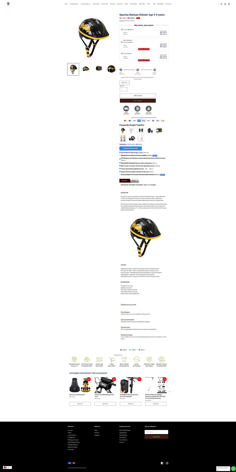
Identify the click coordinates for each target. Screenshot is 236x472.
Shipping (121, 20)
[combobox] (7, 467)
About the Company (72, 447)
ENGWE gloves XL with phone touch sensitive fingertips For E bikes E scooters (143, 159)
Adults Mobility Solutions (74, 442)
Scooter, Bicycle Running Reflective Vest (132, 169)
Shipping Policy (123, 432)
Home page (70, 449)
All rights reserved (82, 467)
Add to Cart (80, 404)
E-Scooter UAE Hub (75, 467)
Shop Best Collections (73, 444)
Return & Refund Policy (124, 430)
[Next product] (169, 391)
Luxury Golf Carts (72, 435)
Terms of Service (123, 440)
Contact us (121, 442)
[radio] (144, 32)
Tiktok (95, 430)
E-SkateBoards (71, 437)
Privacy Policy (122, 437)
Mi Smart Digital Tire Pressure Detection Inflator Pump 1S (140, 174)
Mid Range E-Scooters (73, 440)
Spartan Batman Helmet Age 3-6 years (135, 152)
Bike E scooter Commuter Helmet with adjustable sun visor (140, 166)
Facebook (96, 432)
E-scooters (70, 430)
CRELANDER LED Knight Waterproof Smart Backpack (139, 163)
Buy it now (138, 100)
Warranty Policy (123, 435)
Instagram (96, 435)
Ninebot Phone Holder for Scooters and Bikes (136, 155)
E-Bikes (69, 432)
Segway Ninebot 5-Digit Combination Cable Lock (137, 172)
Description (124, 180)
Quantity (122, 85)
